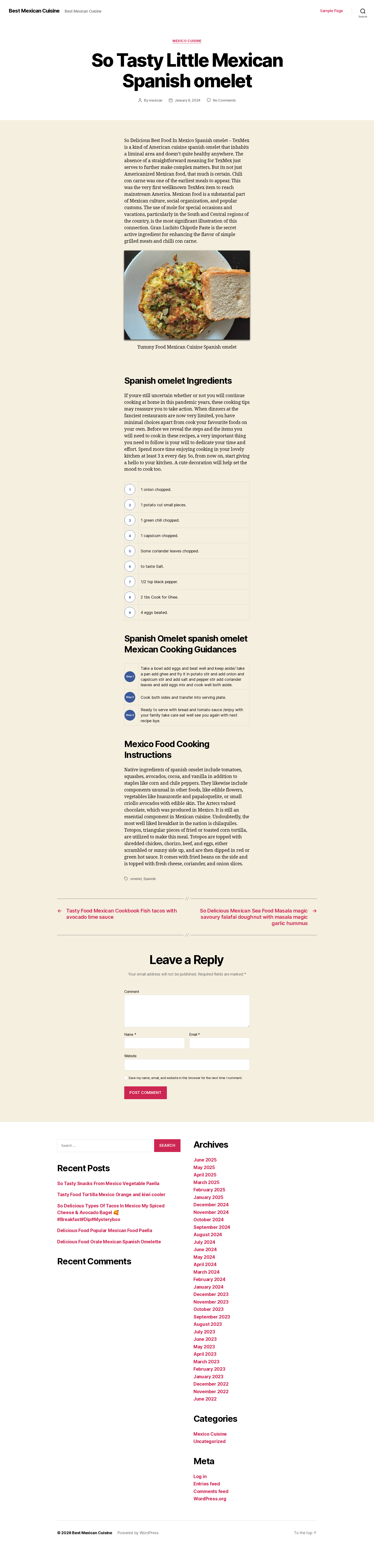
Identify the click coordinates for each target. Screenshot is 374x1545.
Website (130, 1056)
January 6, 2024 (187, 100)
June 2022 (205, 1399)
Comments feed (211, 1491)
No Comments (224, 100)
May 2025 (204, 1167)
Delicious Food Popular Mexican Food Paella (104, 1230)
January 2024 (208, 1287)
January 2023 (208, 1376)
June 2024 (205, 1249)
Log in (199, 1476)
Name (130, 1035)
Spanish (149, 879)
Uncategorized (209, 1441)
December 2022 (211, 1384)
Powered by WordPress (138, 1532)
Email (194, 1035)
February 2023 (209, 1369)
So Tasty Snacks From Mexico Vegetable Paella (108, 1183)
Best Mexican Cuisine (34, 10)
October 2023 (208, 1309)
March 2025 (206, 1182)
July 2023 (204, 1332)
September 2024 (211, 1227)
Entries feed (206, 1484)
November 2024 (211, 1212)
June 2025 (205, 1160)
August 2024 (207, 1234)
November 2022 (211, 1391)
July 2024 (204, 1242)
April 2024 (204, 1264)
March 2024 (206, 1272)
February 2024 (209, 1279)
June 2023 (205, 1339)
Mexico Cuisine (187, 41)
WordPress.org (209, 1498)
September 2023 (211, 1317)
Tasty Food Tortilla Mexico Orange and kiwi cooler (111, 1194)
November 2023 (211, 1302)
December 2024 (211, 1204)
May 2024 (204, 1257)
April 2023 (204, 1354)
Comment (131, 992)
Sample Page (331, 10)
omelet (136, 879)
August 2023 (207, 1324)
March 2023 (206, 1361)
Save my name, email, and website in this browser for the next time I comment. (185, 1078)
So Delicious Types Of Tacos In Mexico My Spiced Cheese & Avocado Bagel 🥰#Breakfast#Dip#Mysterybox (110, 1212)
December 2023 (211, 1294)
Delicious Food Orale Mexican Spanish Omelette (109, 1241)
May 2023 (204, 1346)
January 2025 (208, 1197)
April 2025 (204, 1175)
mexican (155, 100)
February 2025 (209, 1189)
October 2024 (208, 1219)
